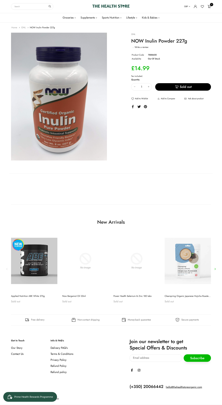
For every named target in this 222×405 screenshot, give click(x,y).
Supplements (87, 18)
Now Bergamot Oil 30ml (74, 296)
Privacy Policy (58, 360)
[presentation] (7, 269)
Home (14, 27)
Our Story (16, 348)
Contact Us (17, 354)
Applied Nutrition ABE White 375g (28, 296)
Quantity (135, 79)
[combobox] (32, 6)
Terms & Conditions (62, 354)
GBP (186, 6)
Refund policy (59, 372)
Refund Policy (58, 366)
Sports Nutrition (110, 18)
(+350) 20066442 (146, 387)
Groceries (68, 18)
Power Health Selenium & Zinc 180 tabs (132, 296)
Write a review (141, 47)
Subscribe (197, 358)
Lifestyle (130, 18)
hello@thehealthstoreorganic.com (184, 387)
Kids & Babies (149, 18)
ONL (23, 27)
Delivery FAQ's (59, 348)
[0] (209, 6)
